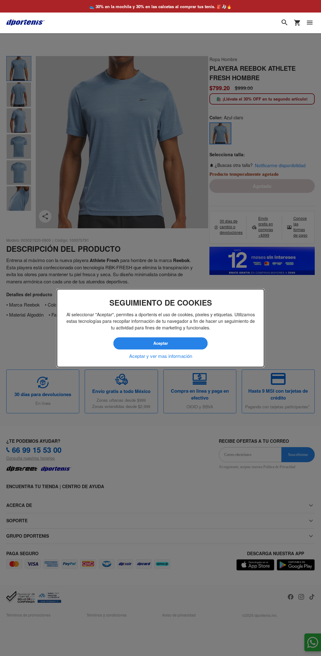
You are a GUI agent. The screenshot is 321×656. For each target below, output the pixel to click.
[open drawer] (309, 22)
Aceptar (160, 343)
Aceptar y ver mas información (161, 356)
